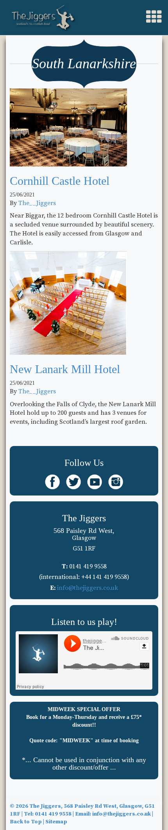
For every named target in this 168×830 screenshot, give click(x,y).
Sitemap (56, 821)
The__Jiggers (37, 203)
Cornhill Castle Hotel (59, 180)
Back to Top (26, 821)
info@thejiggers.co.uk (87, 588)
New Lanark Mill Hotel (65, 369)
